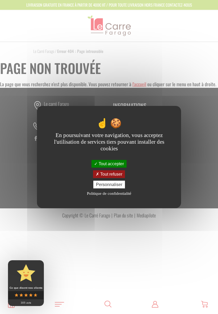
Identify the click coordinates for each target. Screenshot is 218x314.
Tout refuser (110, 174)
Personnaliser (109, 184)
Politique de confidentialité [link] (109, 193)
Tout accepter (111, 163)
